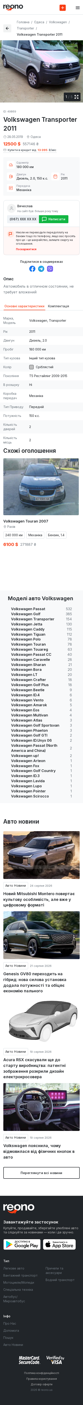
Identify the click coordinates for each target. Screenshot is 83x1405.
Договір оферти (41, 1384)
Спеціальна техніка (18, 1289)
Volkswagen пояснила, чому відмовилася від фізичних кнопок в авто (39, 1151)
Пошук (8, 1337)
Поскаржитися (26, 249)
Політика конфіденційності (41, 1373)
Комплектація (58, 306)
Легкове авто (13, 1268)
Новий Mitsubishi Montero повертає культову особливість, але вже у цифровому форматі (39, 899)
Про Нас (9, 1323)
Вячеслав (25, 206)
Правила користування (41, 1378)
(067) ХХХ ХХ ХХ (23, 219)
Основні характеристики (24, 306)
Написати (56, 219)
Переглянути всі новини (41, 1173)
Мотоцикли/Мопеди (18, 1282)
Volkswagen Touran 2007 (25, 521)
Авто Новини (15, 885)
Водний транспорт (60, 1280)
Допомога (11, 1330)
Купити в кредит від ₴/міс (32, 150)
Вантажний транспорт (20, 1275)
